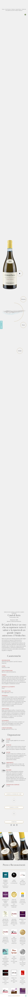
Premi (23, 325)
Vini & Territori (8, 9)
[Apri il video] (20, 273)
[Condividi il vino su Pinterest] (17, 825)
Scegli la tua (14, 995)
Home (3, 9)
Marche (13, 9)
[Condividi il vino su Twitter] (14, 825)
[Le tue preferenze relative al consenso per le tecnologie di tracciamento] (26, 996)
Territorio (23, 299)
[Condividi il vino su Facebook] (11, 825)
